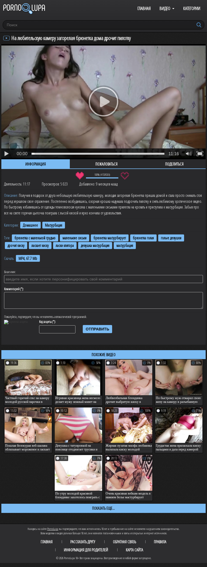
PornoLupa (52, 529)
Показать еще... (103, 508)
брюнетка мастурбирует (110, 237)
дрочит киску (16, 245)
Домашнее (30, 225)
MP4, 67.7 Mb (28, 258)
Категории (191, 8)
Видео (165, 8)
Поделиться (174, 164)
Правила (160, 541)
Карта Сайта (134, 549)
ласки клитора (65, 245)
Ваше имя (9, 272)
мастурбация (124, 245)
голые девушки (171, 237)
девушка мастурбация (95, 245)
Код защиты (45, 322)
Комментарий (12, 289)
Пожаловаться (106, 164)
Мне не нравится (124, 176)
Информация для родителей (86, 549)
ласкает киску (40, 245)
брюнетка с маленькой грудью (35, 237)
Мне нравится (79, 176)
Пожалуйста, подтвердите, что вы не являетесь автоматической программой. (45, 317)
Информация (35, 164)
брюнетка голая (143, 237)
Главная (144, 8)
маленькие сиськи (75, 237)
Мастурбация (53, 225)
